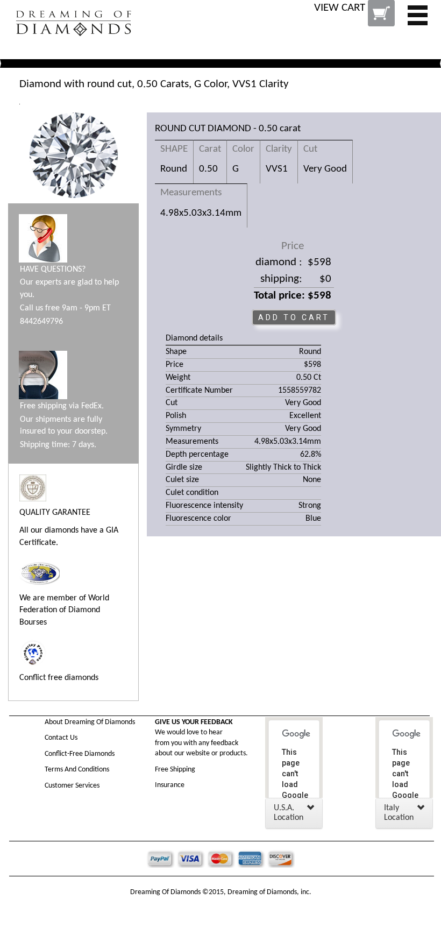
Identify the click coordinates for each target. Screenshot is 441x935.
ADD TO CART (294, 317)
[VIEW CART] (355, 21)
